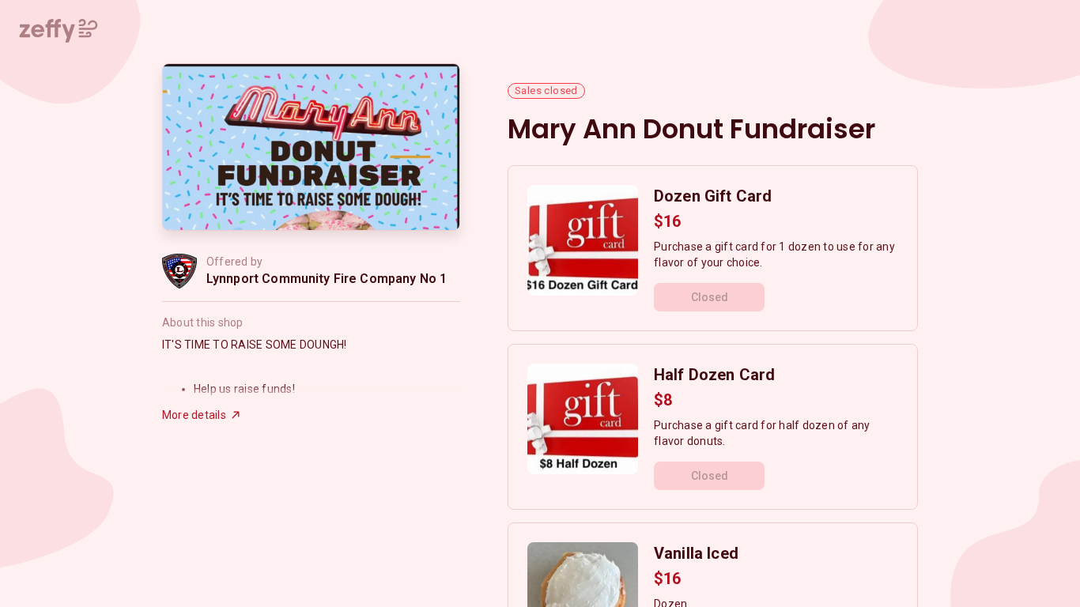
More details (194, 415)
